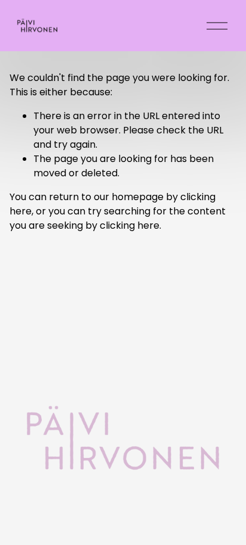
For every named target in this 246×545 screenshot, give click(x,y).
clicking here (129, 225)
